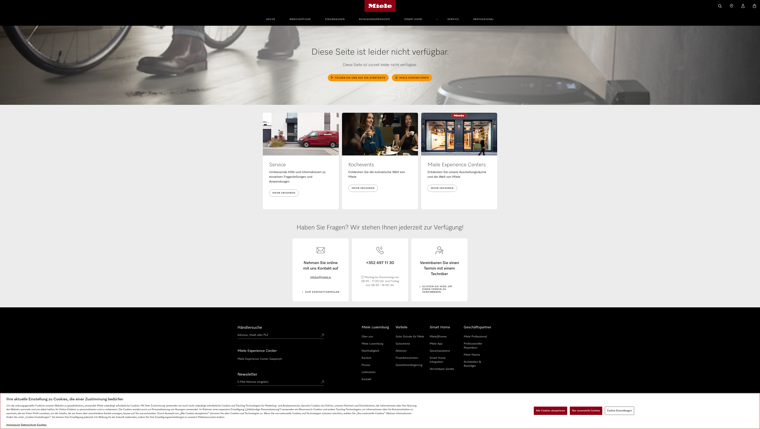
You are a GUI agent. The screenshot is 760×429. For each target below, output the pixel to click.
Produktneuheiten (407, 358)
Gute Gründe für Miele (410, 336)
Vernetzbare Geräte (442, 369)
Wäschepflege (300, 19)
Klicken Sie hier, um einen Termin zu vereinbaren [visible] (437, 289)
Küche (270, 19)
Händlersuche (250, 328)
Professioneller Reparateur (473, 345)
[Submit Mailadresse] (322, 382)
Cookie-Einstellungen (619, 410)
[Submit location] (322, 336)
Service (453, 19)
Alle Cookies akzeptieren (550, 410)
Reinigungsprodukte (374, 19)
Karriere (366, 358)
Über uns (367, 336)
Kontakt (366, 379)
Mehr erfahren (284, 193)
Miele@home (438, 336)
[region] (380, 411)
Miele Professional (475, 336)
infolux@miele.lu (320, 277)
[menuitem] (273, 19)
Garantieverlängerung (409, 365)
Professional (483, 19)
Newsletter (247, 374)
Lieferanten (369, 372)
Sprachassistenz (440, 350)
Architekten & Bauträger (472, 364)
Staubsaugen (335, 19)
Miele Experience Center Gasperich (260, 359)
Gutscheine (403, 343)
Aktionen (401, 350)
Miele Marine (472, 354)
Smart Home (413, 19)
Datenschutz (28, 425)
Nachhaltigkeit (370, 350)
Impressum (13, 425)
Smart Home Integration (438, 360)
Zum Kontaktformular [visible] (322, 292)
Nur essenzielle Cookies (586, 410)
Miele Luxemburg (372, 343)
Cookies (42, 425)
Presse (366, 365)
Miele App (436, 343)
